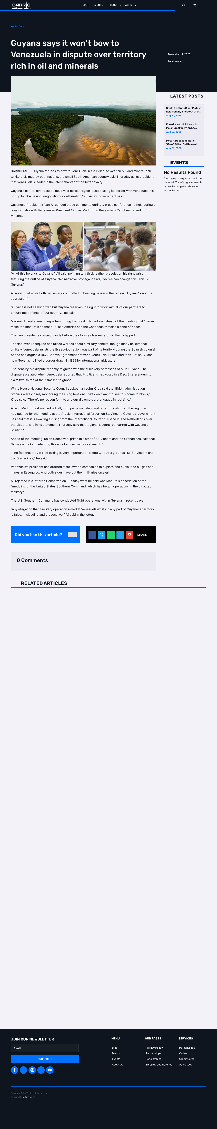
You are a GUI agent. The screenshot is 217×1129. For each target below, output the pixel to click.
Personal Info (187, 1047)
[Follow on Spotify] (23, 1070)
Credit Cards (186, 1059)
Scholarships (153, 1059)
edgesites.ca (29, 1097)
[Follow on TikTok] (41, 1070)
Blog (114, 1047)
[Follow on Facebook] (14, 1070)
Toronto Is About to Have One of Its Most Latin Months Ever (62, 883)
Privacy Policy (154, 1047)
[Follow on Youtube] (50, 1070)
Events (116, 1059)
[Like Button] (72, 534)
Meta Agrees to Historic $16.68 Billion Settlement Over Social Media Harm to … (183, 142)
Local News (174, 61)
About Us (117, 1064)
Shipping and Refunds (159, 1064)
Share (142, 534)
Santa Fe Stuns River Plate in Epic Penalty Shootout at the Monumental (183, 110)
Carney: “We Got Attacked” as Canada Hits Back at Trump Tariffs (66, 740)
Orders (183, 1053)
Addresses (185, 1064)
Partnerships (153, 1053)
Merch (116, 1053)
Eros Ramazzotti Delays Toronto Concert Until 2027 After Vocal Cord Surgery (76, 597)
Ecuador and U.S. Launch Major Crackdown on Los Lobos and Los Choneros (181, 126)
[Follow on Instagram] (32, 1070)
